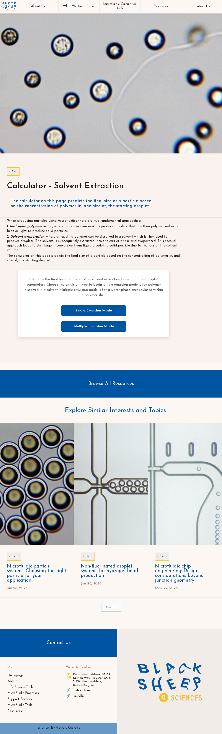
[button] (79, 6)
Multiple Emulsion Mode (93, 326)
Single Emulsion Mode (93, 310)
